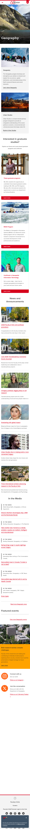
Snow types (5, 596)
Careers (15, 805)
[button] (15, 69)
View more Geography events (18, 619)
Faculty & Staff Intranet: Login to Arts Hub (15, 809)
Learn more (4, 665)
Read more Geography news (19, 604)
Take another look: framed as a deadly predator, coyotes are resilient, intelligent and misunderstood (14, 530)
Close (26, 818)
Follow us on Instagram (16, 680)
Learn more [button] (7, 198)
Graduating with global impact (10, 422)
